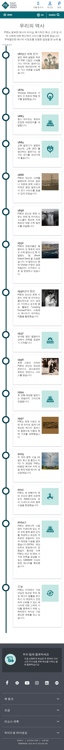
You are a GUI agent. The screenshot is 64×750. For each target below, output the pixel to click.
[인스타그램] (37, 683)
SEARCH (52, 15)
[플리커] (57, 683)
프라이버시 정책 (32, 740)
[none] (8, 14)
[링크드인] (47, 683)
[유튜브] (27, 683)
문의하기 (20, 740)
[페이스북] (7, 683)
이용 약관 (45, 740)
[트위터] (17, 683)
